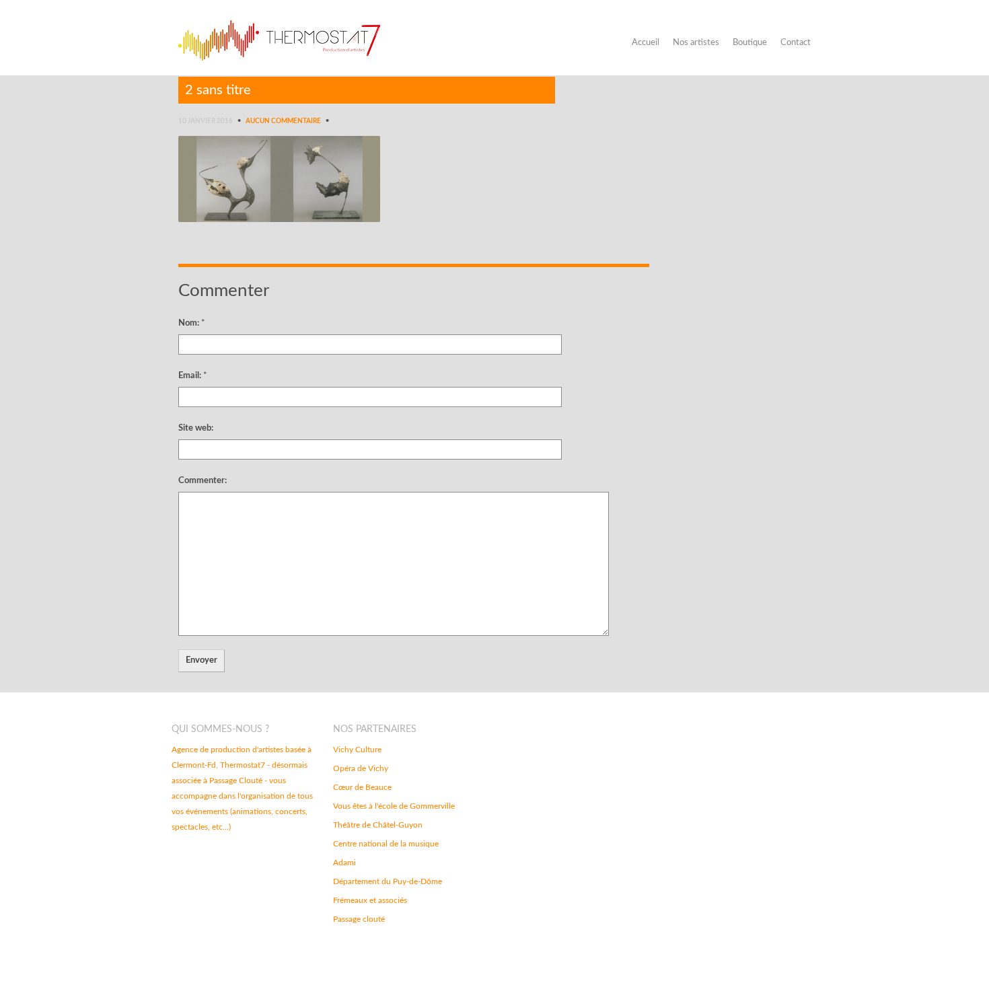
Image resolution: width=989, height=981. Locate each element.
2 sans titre (218, 90)
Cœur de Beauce (362, 787)
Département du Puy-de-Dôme (387, 881)
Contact (795, 42)
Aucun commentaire (283, 121)
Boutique (750, 42)
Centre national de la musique (386, 844)
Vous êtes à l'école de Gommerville (394, 806)
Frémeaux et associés (370, 900)
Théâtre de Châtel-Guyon (378, 825)
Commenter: (202, 480)
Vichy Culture (357, 750)
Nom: (191, 323)
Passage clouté (359, 919)
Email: (192, 375)
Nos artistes (696, 42)
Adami (344, 863)
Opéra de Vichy (360, 768)
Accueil (645, 42)
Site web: (195, 428)
